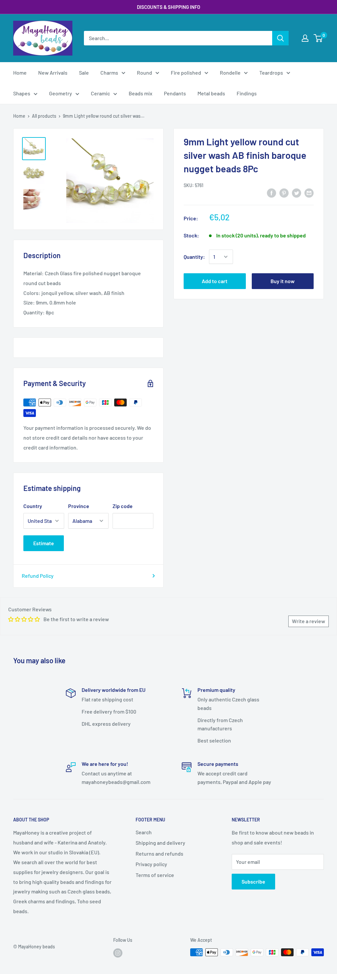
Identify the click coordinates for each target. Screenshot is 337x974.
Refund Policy (38, 575)
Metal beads (211, 93)
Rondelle (230, 72)
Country (32, 506)
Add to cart (214, 281)
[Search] (280, 38)
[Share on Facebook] (271, 192)
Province (78, 506)
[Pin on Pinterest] (284, 192)
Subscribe (253, 881)
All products (44, 116)
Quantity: (194, 257)
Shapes (21, 93)
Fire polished (186, 72)
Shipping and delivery (160, 843)
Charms (109, 72)
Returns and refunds (159, 853)
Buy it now (283, 281)
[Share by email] (309, 192)
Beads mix (140, 93)
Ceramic (100, 93)
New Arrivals (52, 72)
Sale (84, 72)
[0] (318, 38)
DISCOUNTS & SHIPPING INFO (168, 7)
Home (20, 72)
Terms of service (155, 875)
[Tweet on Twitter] (296, 192)
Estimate (43, 543)
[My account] (305, 38)
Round (144, 72)
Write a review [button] (308, 621)
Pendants (175, 93)
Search (144, 832)
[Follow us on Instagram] (117, 953)
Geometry (60, 93)
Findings (247, 93)
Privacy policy (151, 864)
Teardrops (271, 72)
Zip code (123, 506)
